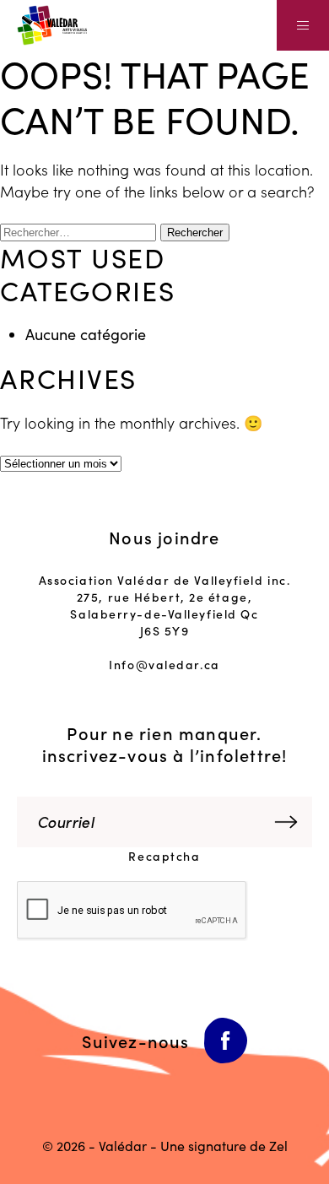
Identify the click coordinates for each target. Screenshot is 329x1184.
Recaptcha (164, 855)
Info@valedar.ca (164, 664)
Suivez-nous (135, 1041)
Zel (278, 1145)
